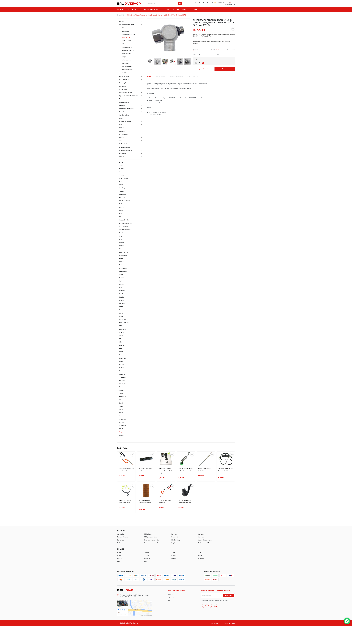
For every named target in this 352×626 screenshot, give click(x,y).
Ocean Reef (122, 329)
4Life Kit (121, 168)
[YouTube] (207, 2)
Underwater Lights (124, 147)
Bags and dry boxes (122, 537)
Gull (120, 281)
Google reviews (221, 2)
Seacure (121, 390)
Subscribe (228, 595)
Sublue (121, 409)
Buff (120, 213)
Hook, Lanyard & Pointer (128, 34)
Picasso (173, 558)
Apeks (121, 184)
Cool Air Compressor (125, 229)
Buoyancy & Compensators (127, 83)
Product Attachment (176, 77)
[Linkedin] (203, 2)
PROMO (121, 128)
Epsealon (121, 261)
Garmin (121, 274)
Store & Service (181, 9)
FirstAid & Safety (124, 102)
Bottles (119, 543)
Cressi (121, 233)
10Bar (121, 165)
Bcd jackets (120, 540)
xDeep (173, 552)
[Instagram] (195, 2)
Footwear (174, 534)
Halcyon (121, 284)
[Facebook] (202, 606)
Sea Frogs (122, 384)
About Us (196, 9)
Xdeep (121, 428)
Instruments (174, 537)
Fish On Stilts (123, 268)
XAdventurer (122, 425)
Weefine (121, 422)
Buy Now (224, 69)
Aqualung (122, 188)
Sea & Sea (122, 380)
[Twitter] (199, 2)
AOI (120, 181)
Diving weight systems (150, 537)
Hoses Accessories (127, 47)
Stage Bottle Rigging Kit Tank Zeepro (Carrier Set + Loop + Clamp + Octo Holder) (225, 471)
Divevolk (121, 245)
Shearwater (122, 396)
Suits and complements (205, 540)
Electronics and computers (151, 540)
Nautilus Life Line (124, 323)
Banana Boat (122, 197)
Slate (123, 28)
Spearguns (201, 537)
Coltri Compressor (124, 226)
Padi (120, 348)
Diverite (121, 242)
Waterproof (122, 419)
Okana (121, 335)
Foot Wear (122, 105)
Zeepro (121, 432)
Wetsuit (121, 157)
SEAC (199, 552)
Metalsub (147, 558)
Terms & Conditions (229, 623)
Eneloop (121, 258)
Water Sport (122, 153)
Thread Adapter (126, 37)
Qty (196, 59)
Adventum (122, 172)
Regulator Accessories (128, 50)
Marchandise (125, 63)
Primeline (121, 364)
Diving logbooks (148, 534)
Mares (121, 313)
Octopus (121, 332)
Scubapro (147, 555)
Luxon (121, 310)
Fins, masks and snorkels (151, 543)
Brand (134, 9)
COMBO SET (123, 86)
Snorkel (121, 137)
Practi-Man (122, 358)
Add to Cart (204, 69)
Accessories (120, 534)
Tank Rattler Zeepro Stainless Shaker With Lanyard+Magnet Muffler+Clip (185, 471)
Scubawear (201, 534)
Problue (121, 367)
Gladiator (121, 278)
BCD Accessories (126, 44)
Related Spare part (192, 77)
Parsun (121, 351)
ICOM (121, 294)
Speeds (121, 406)
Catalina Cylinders (124, 220)
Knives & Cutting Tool (125, 121)
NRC (120, 326)
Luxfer (121, 306)
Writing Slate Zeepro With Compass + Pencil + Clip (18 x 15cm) (166, 471)
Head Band (125, 73)
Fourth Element (123, 271)
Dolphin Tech (123, 255)
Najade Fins (122, 319)
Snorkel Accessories (127, 69)
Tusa (120, 416)
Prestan (121, 361)
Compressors (123, 89)
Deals (167, 9)
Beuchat (121, 207)
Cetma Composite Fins (125, 223)
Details (149, 77)
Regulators (122, 131)
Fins (120, 99)
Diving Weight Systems (125, 92)
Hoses (121, 118)
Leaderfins (122, 303)
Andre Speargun (123, 178)
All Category (120, 9)
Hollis (120, 287)
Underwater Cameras (125, 144)
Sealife (121, 393)
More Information (160, 77)
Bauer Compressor (124, 200)
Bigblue (121, 210)
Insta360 (121, 300)
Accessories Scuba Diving (126, 24)
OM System (122, 339)
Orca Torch (122, 345)
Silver (120, 400)
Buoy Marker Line (124, 79)
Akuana (121, 175)
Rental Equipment (124, 134)
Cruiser (121, 239)
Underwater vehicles (204, 543)
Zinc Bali (121, 435)
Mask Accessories (127, 66)
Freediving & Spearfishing (151, 9)
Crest (120, 236)
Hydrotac (122, 290)
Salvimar (121, 371)
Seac (120, 387)
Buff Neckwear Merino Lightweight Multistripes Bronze (145, 503)
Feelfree (121, 265)
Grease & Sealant (126, 40)
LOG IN (229, 5)
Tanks (120, 140)
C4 (120, 217)
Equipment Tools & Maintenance (128, 96)
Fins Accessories (126, 53)
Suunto (121, 412)
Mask (120, 124)
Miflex (121, 316)
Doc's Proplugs (123, 252)
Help (169, 600)
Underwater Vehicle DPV (126, 150)
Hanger (124, 57)
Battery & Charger (124, 76)
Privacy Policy (214, 623)
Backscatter (122, 194)
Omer (119, 561)
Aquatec (121, 191)
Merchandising (175, 540)
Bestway (121, 204)
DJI (120, 249)
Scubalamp (122, 377)
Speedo (121, 403)
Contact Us (171, 597)
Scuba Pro (122, 374)
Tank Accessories (126, 60)
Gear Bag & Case (124, 115)
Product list (120, 15)
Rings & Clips (125, 31)
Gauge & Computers (125, 112)
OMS (120, 342)
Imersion (121, 297)
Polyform (121, 355)
